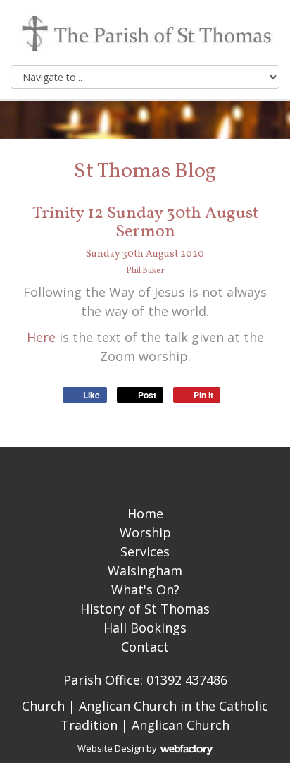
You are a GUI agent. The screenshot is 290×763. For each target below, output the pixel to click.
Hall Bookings (145, 627)
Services (145, 551)
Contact (145, 646)
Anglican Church (180, 724)
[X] (145, 471)
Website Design (110, 748)
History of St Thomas (145, 608)
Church (43, 705)
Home (145, 513)
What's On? (145, 589)
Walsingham (145, 570)
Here (41, 337)
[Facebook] (120, 471)
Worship (145, 532)
